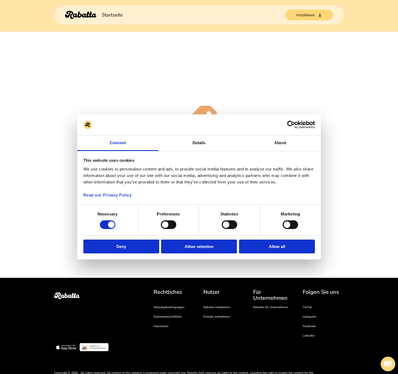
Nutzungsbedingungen (169, 307)
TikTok (307, 307)
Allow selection (199, 246)
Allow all (277, 246)
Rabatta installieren (216, 307)
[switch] (168, 224)
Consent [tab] (118, 142)
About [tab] (280, 142)
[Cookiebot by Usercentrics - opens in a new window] (291, 125)
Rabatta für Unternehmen (270, 307)
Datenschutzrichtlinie (168, 317)
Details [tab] (199, 142)
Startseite (112, 15)
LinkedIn (308, 336)
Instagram (310, 317)
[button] (388, 364)
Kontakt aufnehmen (216, 317)
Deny (121, 246)
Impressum (161, 326)
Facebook (309, 326)
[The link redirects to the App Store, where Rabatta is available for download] (66, 348)
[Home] (80, 15)
